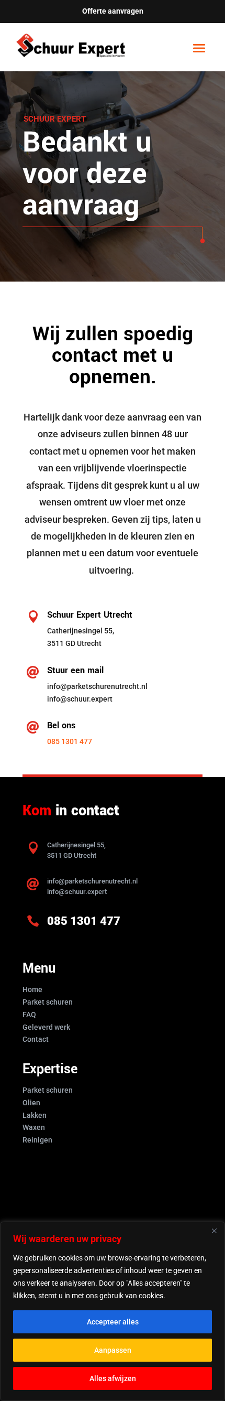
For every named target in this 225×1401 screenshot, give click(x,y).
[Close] (214, 1230)
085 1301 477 (69, 741)
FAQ (29, 1014)
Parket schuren (47, 1002)
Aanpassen (112, 1350)
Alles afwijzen (112, 1378)
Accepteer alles (113, 1322)
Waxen (33, 1127)
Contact (35, 1039)
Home (32, 989)
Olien (31, 1102)
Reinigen (37, 1140)
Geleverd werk (46, 1027)
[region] (112, 1311)
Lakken (34, 1115)
